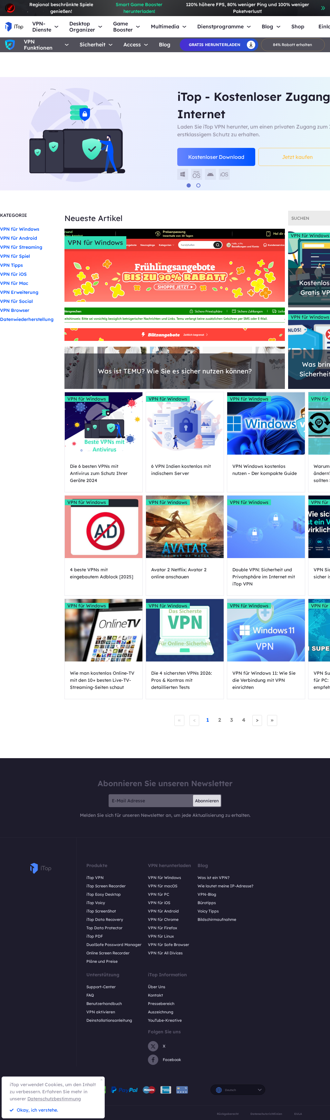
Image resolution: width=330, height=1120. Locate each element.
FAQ (90, 995)
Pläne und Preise (102, 961)
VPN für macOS (162, 885)
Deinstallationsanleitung (109, 1020)
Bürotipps (207, 902)
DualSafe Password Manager (113, 944)
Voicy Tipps (208, 911)
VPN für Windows (19, 229)
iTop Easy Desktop (103, 894)
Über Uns (156, 986)
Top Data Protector (104, 927)
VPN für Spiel (15, 256)
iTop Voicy (95, 902)
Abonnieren (207, 800)
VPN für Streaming (21, 247)
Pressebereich (161, 1003)
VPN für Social (16, 301)
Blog (164, 45)
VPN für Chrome (163, 919)
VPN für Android (18, 238)
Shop (297, 27)
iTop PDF (94, 936)
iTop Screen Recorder (106, 885)
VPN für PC (158, 894)
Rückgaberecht (227, 1113)
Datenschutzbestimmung (54, 1099)
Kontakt (155, 995)
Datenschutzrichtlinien (266, 1113)
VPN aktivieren (100, 1011)
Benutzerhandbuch (104, 1003)
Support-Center (101, 986)
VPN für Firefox (162, 927)
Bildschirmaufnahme (217, 919)
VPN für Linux (161, 936)
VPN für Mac (14, 283)
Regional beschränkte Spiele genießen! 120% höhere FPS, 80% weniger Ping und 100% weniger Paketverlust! (169, 8)
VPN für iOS (13, 274)
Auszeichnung (160, 1011)
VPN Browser (14, 310)
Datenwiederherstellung (26, 319)
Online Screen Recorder (108, 953)
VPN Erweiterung (19, 292)
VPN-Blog (207, 894)
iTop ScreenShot (101, 911)
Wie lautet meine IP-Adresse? (225, 885)
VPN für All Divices (165, 953)
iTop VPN (95, 877)
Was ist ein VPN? (213, 877)
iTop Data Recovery (104, 919)
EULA (298, 1113)
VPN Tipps (11, 265)
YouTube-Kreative (165, 1020)
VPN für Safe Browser (168, 944)
